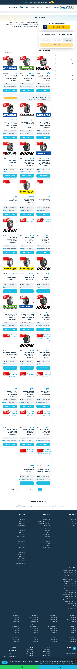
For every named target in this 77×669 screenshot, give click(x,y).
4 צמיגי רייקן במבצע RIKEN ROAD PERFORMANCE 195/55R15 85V (28, 432)
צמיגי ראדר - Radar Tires (70, 592)
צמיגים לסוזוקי (54, 634)
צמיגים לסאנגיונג (15, 632)
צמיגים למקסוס (34, 630)
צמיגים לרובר (54, 641)
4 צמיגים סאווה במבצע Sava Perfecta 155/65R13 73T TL (28, 77)
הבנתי (4, 662)
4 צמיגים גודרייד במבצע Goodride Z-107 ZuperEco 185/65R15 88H (44, 124)
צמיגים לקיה (35, 639)
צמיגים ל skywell (15, 614)
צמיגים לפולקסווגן (34, 636)
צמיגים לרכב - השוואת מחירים (44, 521)
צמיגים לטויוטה (54, 625)
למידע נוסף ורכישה (43, 90)
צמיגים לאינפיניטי (34, 617)
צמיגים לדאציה (34, 621)
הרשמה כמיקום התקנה (71, 527)
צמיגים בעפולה (22, 530)
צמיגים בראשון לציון (21, 525)
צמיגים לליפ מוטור (34, 627)
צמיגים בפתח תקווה (21, 543)
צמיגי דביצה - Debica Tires (70, 578)
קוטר (72, 63)
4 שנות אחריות (29, 653)
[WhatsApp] (6, 7)
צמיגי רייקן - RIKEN (72, 603)
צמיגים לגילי (16, 619)
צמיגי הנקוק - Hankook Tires (69, 600)
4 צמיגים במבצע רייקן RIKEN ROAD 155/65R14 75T (45, 239)
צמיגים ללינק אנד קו (52, 627)
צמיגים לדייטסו (72, 623)
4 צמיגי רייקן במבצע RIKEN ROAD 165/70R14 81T (45, 277)
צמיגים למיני (73, 630)
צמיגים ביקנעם (22, 551)
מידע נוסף (48, 7)
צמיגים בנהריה (22, 545)
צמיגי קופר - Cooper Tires (70, 589)
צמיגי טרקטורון (46, 655)
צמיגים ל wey (73, 616)
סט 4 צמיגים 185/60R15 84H (13, 200)
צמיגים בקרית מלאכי (20, 564)
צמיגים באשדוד (22, 540)
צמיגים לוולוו (73, 625)
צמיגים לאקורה (53, 619)
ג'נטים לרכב (56, 7)
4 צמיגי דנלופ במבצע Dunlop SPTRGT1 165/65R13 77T (28, 200)
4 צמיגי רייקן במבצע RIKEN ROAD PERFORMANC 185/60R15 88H (45, 393)
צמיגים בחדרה (22, 553)
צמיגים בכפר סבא (21, 556)
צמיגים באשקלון (21, 542)
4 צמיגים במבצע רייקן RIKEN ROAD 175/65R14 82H (12, 239)
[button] (25, 2)
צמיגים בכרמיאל (21, 549)
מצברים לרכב (47, 543)
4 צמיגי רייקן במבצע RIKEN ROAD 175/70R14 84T (45, 315)
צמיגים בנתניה (22, 534)
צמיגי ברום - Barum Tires (70, 576)
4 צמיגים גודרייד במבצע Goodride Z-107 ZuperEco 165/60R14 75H (10, 77)
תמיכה (74, 525)
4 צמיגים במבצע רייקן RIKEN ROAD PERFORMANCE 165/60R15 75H (44, 355)
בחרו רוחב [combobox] (68, 40)
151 (21, 489)
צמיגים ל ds (35, 612)
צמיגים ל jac (73, 614)
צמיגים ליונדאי (73, 627)
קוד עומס (71, 75)
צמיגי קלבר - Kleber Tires (70, 596)
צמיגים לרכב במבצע (46, 519)
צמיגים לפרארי (15, 638)
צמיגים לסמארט (72, 636)
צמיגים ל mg (54, 614)
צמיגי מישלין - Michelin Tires (69, 579)
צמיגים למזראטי (15, 628)
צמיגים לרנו (35, 641)
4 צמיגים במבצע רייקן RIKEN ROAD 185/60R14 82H (29, 354)
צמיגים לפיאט (54, 638)
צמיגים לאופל (16, 616)
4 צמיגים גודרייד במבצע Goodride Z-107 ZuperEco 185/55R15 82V (27, 316)
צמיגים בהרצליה (21, 558)
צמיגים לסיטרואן (15, 634)
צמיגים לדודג (16, 621)
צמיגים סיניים (73, 605)
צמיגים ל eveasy (15, 612)
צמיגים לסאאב (35, 632)
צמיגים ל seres (34, 614)
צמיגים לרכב (65, 7)
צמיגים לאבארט (53, 616)
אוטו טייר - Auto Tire (71, 518)
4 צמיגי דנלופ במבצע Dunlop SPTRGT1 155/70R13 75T (11, 277)
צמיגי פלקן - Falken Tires (70, 601)
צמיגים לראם (73, 641)
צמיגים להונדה (35, 623)
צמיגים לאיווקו (54, 617)
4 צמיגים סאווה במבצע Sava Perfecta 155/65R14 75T (11, 315)
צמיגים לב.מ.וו (35, 619)
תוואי (72, 71)
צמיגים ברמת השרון (21, 554)
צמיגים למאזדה (34, 628)
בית (76, 12)
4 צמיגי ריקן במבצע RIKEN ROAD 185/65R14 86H (10, 353)
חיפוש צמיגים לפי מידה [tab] (65, 35)
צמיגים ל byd (54, 612)
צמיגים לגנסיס (54, 621)
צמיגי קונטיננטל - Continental (69, 572)
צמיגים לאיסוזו (15, 617)
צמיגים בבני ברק (21, 532)
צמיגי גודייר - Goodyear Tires (69, 570)
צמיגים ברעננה (22, 527)
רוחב (72, 55)
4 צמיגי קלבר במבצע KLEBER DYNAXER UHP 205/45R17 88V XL (44, 77)
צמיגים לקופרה (53, 639)
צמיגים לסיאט (35, 634)
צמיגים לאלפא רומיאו (71, 619)
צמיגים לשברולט (15, 641)
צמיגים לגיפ (73, 621)
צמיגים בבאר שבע (21, 538)
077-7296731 (12, 650)
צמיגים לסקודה (53, 636)
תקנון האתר (73, 519)
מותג (72, 67)
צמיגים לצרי (73, 639)
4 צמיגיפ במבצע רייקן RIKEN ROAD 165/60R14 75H (29, 239)
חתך (72, 59)
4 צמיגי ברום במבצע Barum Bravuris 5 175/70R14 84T (28, 469)
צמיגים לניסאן (54, 632)
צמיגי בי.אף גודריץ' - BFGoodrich (69, 594)
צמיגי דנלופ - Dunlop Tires (70, 585)
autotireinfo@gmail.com (10, 654)
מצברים (47, 653)
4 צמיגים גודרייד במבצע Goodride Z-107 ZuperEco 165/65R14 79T (44, 163)
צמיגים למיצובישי (53, 630)
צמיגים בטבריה (22, 547)
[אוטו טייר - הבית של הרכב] (69, 7)
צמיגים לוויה (16, 623)
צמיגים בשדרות (22, 562)
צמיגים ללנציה (73, 628)
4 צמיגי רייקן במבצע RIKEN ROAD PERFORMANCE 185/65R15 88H (45, 432)
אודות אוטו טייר (29, 650)
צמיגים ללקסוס (53, 628)
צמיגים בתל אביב (21, 518)
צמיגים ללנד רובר (15, 627)
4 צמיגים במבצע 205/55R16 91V (13, 161)
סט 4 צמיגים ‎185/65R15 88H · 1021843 (44, 200)
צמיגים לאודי (35, 616)
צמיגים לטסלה (35, 625)
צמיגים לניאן (73, 632)
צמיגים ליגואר (16, 625)
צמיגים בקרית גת (21, 560)
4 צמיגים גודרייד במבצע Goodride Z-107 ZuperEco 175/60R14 (10, 123)
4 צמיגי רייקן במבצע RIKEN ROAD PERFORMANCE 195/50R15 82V (12, 393)
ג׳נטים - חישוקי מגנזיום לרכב (44, 523)
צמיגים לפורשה (72, 638)
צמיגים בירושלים (21, 521)
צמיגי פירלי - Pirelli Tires (70, 590)
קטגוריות (72, 12)
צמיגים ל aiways (72, 612)
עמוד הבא (14, 489)
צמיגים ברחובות (22, 529)
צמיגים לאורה (73, 617)
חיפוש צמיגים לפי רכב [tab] (48, 35)
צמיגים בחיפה (22, 523)
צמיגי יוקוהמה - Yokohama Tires (69, 587)
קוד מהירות (70, 79)
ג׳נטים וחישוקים (46, 651)
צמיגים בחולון (22, 519)
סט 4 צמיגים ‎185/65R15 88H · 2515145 (27, 123)
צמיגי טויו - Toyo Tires (71, 598)
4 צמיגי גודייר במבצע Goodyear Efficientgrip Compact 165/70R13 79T (43, 469)
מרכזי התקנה (39, 7)
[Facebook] (4, 7)
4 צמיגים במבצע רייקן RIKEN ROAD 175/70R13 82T (29, 162)
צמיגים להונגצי (54, 623)
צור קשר (32, 7)
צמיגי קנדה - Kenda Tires (70, 583)
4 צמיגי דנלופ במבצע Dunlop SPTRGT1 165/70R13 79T (28, 277)
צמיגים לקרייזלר (15, 639)
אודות (27, 7)
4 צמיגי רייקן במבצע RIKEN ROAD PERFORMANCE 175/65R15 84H (28, 393)
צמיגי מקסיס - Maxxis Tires (70, 574)
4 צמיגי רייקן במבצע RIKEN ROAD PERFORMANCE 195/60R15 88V (12, 432)
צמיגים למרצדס (15, 630)
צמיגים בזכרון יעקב (21, 536)
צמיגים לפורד (16, 636)
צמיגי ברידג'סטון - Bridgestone (69, 581)
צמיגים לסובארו (72, 634)
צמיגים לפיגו (35, 638)
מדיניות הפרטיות (42, 663)
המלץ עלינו (73, 521)
